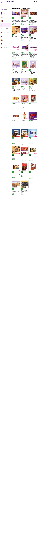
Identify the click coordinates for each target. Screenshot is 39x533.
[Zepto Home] (3, 2)
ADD (18, 33)
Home (1, 5)
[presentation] (2, 5)
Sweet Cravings (5, 5)
